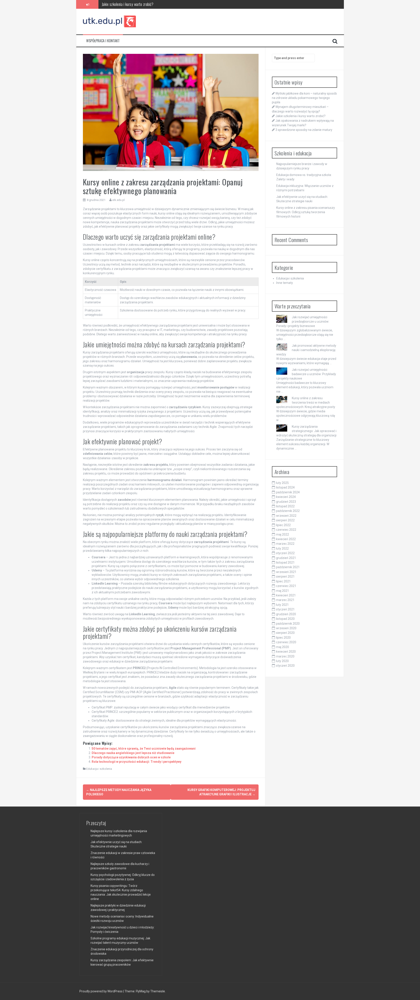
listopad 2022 (285, 506)
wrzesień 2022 (286, 515)
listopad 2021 (285, 562)
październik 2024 (288, 492)
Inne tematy (284, 283)
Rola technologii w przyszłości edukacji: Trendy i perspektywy (136, 761)
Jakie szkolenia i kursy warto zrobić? (300, 116)
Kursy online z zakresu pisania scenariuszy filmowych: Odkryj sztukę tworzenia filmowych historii (305, 212)
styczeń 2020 (285, 665)
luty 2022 (282, 548)
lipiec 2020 (283, 637)
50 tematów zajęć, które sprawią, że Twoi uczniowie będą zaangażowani (144, 748)
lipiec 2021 (283, 581)
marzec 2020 (285, 656)
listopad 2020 (285, 618)
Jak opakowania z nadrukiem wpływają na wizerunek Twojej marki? (149, 4)
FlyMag (141, 991)
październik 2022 (288, 511)
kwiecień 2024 (286, 497)
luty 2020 (282, 661)
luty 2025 (282, 483)
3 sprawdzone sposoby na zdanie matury (303, 130)
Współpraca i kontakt (103, 40)
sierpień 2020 (285, 632)
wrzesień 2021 (286, 572)
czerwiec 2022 (286, 529)
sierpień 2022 (285, 520)
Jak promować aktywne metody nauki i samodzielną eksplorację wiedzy (306, 350)
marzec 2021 (285, 600)
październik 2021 (288, 567)
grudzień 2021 (286, 558)
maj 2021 (282, 590)
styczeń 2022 (285, 553)
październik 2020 (288, 623)
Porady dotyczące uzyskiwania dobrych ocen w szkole (131, 757)
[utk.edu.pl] (109, 21)
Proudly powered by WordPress (101, 991)
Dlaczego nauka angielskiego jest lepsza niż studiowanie (133, 753)
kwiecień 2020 (286, 651)
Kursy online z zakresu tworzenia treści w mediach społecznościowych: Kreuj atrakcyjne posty (305, 402)
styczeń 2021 (285, 609)
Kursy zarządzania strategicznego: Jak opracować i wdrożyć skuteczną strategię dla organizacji (306, 431)
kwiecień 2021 (286, 595)
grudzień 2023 (286, 501)
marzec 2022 (285, 543)
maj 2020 (282, 647)
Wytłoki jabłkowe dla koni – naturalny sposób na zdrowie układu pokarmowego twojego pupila (304, 98)
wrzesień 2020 (286, 628)
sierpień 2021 (285, 576)
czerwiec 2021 (286, 586)
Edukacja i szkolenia (99, 768)
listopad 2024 (285, 487)
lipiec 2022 (283, 525)
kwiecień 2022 (286, 539)
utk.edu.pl (118, 200)
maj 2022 (282, 534)
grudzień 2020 (286, 614)
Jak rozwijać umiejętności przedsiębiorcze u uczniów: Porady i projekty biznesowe (302, 321)
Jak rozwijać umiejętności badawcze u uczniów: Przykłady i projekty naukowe (306, 374)
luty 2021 (282, 604)
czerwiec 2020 (286, 642)
